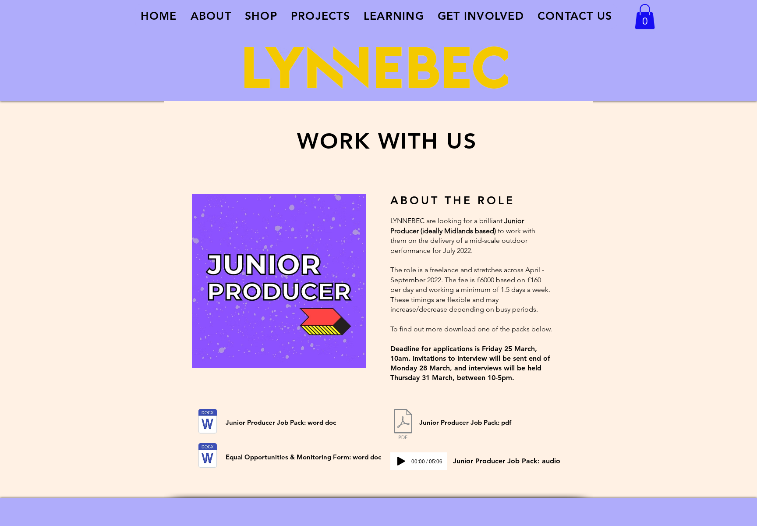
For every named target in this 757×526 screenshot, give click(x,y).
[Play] (401, 461)
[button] (644, 16)
